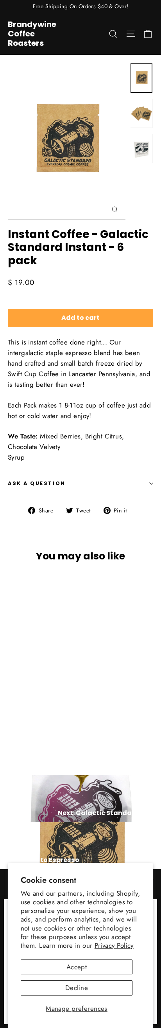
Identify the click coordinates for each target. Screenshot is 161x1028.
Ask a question (37, 483)
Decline (76, 987)
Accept (76, 967)
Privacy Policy (114, 945)
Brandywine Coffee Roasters (32, 34)
